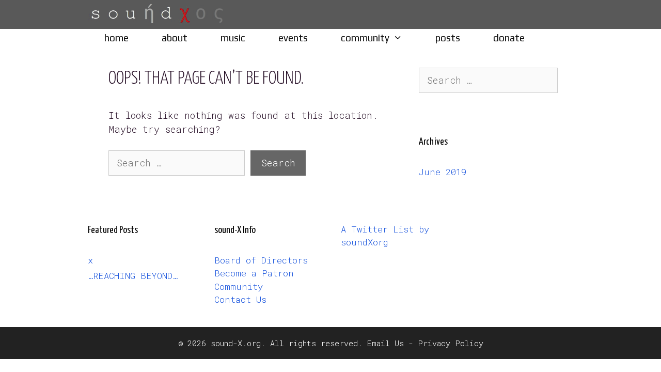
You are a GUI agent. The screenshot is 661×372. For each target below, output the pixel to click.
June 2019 (442, 172)
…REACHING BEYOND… (133, 276)
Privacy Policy (450, 343)
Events (293, 37)
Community (365, 37)
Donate (509, 37)
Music (233, 37)
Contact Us (240, 299)
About (174, 37)
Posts (447, 37)
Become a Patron (254, 273)
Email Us (385, 343)
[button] (404, 38)
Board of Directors (261, 260)
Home (116, 37)
